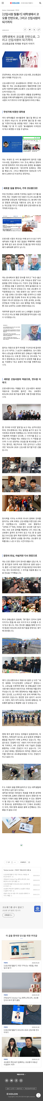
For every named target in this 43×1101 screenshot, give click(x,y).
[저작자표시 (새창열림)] (29, 862)
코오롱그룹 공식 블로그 (13, 907)
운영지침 (19, 1089)
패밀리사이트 (20, 1074)
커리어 (17, 10)
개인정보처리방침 (30, 1089)
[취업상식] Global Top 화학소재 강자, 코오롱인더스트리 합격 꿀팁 (16, 880)
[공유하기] (12, 862)
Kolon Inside (10, 10)
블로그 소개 (10, 1089)
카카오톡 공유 (30, 30)
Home (4, 10)
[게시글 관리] (14, 862)
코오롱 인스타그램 (20, 1080)
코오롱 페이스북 (15, 1080)
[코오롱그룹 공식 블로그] (21, 3)
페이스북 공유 (25, 30)
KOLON (8, 1094)
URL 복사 (38, 30)
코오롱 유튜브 (11, 1080)
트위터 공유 (34, 30)
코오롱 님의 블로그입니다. (11, 910)
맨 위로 (38, 1095)
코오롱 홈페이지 (6, 1080)
